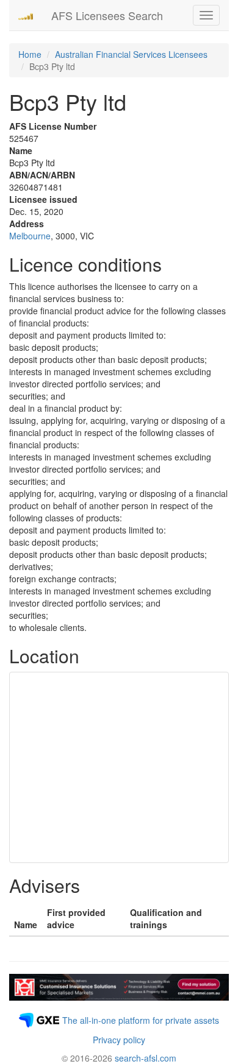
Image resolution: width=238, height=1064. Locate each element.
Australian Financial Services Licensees (131, 54)
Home (29, 54)
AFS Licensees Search (107, 15)
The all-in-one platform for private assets (140, 1020)
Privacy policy (119, 1040)
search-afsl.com (145, 1058)
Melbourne (30, 236)
